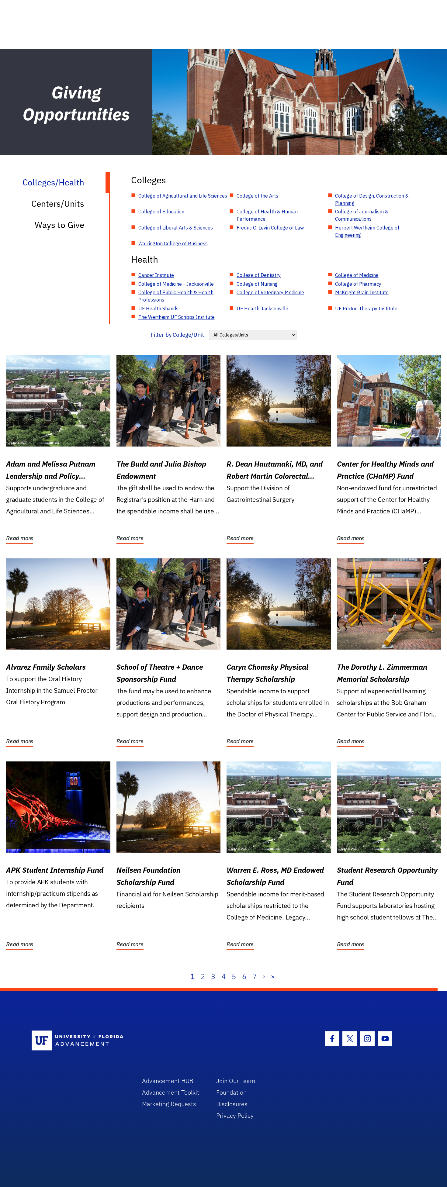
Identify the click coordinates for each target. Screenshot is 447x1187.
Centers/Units (57, 203)
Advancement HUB (167, 1081)
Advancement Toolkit (170, 1092)
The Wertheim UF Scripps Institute (176, 317)
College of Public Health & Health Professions (175, 296)
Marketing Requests (169, 1104)
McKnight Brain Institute (362, 292)
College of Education (161, 212)
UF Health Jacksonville (262, 308)
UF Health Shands (158, 308)
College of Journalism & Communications (361, 215)
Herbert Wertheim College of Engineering (367, 231)
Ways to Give (59, 224)
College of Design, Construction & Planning (372, 199)
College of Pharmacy (358, 284)
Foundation (231, 1092)
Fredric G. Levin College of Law (270, 228)
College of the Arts (257, 196)
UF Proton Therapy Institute (366, 308)
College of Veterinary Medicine (270, 292)
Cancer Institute (156, 275)
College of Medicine (357, 275)
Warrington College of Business (173, 243)
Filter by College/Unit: (178, 334)
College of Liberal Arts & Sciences (175, 228)
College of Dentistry (259, 275)
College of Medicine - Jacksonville (176, 284)
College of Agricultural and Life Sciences (182, 196)
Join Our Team (235, 1081)
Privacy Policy (235, 1115)
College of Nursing (257, 284)
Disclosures (232, 1104)
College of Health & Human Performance (267, 215)
